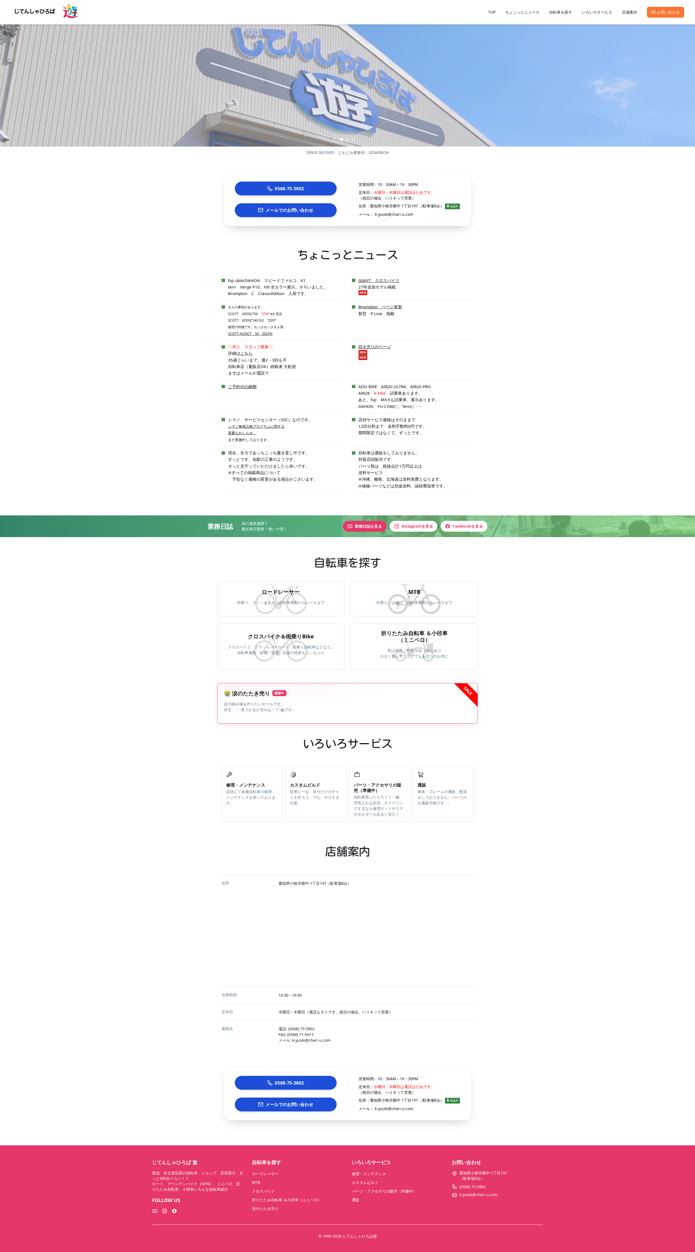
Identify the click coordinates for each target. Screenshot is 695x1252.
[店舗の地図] (452, 205)
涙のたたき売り (265, 1208)
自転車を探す (560, 12)
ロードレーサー (265, 1173)
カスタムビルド (365, 1182)
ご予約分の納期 (242, 386)
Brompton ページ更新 (380, 306)
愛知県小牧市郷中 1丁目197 (302, 883)
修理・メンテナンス (369, 1173)
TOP (491, 12)
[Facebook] (174, 1211)
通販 (355, 1199)
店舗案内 (629, 12)
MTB (256, 1182)
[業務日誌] (154, 1211)
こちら (246, 353)
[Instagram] (164, 1211)
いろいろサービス (597, 12)
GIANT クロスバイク (378, 280)
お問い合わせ (668, 12)
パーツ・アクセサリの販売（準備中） (384, 1191)
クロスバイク (263, 1191)
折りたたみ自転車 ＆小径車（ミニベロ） (286, 1199)
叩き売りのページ (374, 346)
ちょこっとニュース (522, 12)
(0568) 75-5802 (301, 1028)
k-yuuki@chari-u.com (394, 214)
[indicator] (341, 139)
